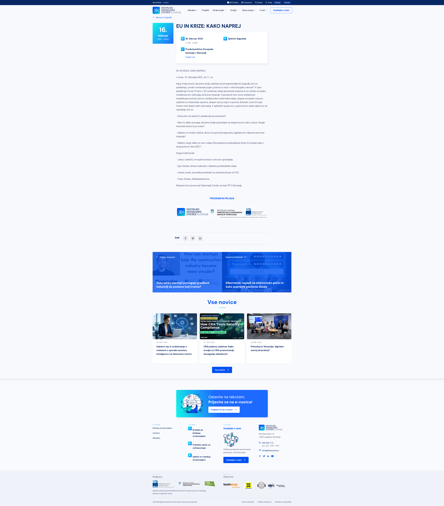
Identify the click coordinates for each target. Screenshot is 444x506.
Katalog (277, 2)
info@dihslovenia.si (270, 450)
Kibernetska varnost (210, 316)
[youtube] (272, 456)
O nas (262, 10)
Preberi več (190, 57)
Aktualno (192, 10)
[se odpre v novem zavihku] (165, 484)
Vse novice (220, 370)
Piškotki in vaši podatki (283, 502)
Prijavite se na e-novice (222, 410)
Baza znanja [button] (248, 10)
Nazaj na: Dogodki (164, 17)
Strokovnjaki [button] (218, 10)
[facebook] (185, 238)
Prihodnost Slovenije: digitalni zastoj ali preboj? (267, 348)
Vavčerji (287, 2)
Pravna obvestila (248, 502)
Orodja (233, 10)
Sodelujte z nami (281, 10)
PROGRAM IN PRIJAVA (222, 198)
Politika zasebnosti (264, 502)
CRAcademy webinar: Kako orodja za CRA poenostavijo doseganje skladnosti (219, 350)
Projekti (205, 10)
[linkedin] (200, 238)
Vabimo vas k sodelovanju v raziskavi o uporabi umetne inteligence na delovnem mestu (174, 350)
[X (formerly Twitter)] (193, 238)
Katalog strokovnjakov (162, 428)
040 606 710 (267, 443)
